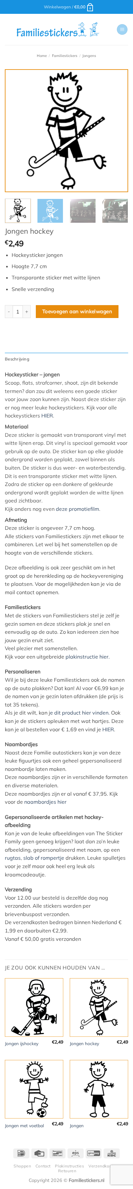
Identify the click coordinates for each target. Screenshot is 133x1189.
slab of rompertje (43, 858)
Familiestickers (64, 55)
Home (42, 55)
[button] (69, 7)
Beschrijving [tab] (17, 358)
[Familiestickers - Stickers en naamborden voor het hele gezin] (58, 30)
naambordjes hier (45, 802)
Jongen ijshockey (21, 1043)
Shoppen (22, 1166)
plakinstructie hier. (88, 656)
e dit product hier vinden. (80, 712)
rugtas (13, 858)
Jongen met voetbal (24, 1125)
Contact (43, 1166)
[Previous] (15, 130)
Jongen (77, 1125)
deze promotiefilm (77, 509)
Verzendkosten (103, 1166)
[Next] (117, 130)
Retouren (67, 1170)
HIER (47, 415)
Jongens (89, 55)
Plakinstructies (69, 1166)
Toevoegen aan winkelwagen (77, 311)
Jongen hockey (84, 1043)
